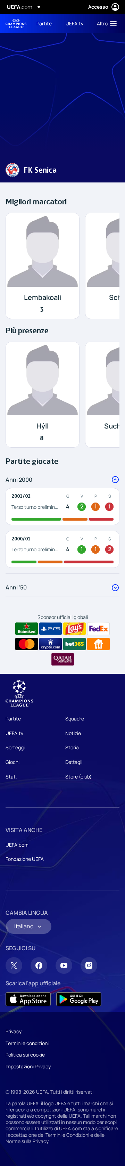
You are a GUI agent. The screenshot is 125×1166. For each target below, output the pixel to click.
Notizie (73, 733)
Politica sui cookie (25, 1054)
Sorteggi (15, 747)
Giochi (12, 762)
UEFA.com (17, 844)
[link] (44, 23)
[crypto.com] (50, 644)
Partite (13, 718)
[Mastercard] (26, 644)
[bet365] (74, 644)
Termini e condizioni (27, 1043)
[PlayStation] (50, 628)
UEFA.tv (14, 733)
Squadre (74, 718)
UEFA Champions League (16, 23)
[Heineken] (26, 628)
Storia (72, 747)
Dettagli (73, 762)
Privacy (14, 1031)
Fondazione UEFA (25, 859)
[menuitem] (45, 23)
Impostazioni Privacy (28, 1066)
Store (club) (78, 776)
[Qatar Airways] (62, 659)
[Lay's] (74, 628)
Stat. (11, 776)
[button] (105, 23)
